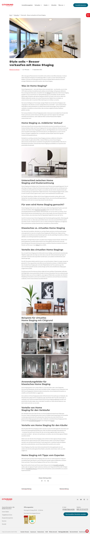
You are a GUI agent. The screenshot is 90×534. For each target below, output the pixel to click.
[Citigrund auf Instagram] (87, 499)
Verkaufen (37, 5)
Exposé (52, 420)
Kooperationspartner (7, 518)
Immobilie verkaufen (58, 465)
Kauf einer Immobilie (40, 209)
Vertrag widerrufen (63, 531)
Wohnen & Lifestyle (14, 69)
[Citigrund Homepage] (7, 5)
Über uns (60, 5)
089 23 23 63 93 (82, 509)
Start (10, 15)
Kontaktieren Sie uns (31, 468)
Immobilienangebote (27, 5)
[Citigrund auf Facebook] (84, 499)
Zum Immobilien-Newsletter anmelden (76, 514)
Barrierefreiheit (74, 531)
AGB (46, 531)
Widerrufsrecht (53, 531)
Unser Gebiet (5, 511)
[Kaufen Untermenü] (48, 5)
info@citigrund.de (68, 509)
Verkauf (49, 92)
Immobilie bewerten (80, 5)
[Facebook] (42, 481)
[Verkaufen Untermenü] (41, 5)
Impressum (33, 531)
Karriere (4, 521)
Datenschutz (40, 531)
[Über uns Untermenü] (64, 5)
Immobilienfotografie (34, 420)
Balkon (37, 245)
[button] (87, 531)
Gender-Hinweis (24, 531)
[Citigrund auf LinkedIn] (77, 499)
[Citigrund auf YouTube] (81, 499)
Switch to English (83, 531)
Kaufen (46, 5)
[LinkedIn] (48, 481)
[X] (45, 481)
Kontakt (4, 524)
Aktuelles (53, 5)
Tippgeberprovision (7, 514)
